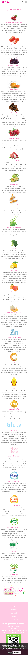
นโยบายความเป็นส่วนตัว (19, 648)
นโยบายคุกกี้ (7, 649)
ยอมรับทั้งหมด (17, 652)
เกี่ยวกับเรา (14, 610)
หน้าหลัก (14, 606)
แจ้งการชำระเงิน (14, 620)
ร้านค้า (14, 617)
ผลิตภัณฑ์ (14, 613)
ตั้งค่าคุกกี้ (10, 652)
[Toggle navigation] (26, 2)
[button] (19, 2)
